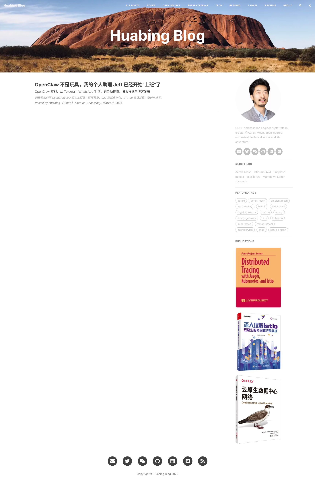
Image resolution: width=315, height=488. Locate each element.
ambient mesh (279, 200)
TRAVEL (253, 5)
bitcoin (262, 206)
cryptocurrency (247, 212)
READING (235, 5)
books (151, 5)
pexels (239, 176)
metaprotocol (265, 223)
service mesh (278, 229)
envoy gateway (247, 218)
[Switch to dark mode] (310, 5)
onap (261, 229)
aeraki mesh (258, 200)
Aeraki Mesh (243, 172)
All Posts (133, 5)
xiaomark (241, 181)
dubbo (266, 212)
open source (171, 5)
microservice (245, 229)
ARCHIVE (270, 5)
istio (264, 218)
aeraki (241, 200)
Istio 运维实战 (262, 172)
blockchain (278, 206)
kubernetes (244, 223)
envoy (279, 212)
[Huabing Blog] (203, 461)
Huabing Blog (14, 5)
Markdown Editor (274, 176)
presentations (198, 5)
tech (218, 5)
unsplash (279, 172)
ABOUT (287, 5)
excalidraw (253, 176)
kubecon (277, 218)
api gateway (245, 206)
